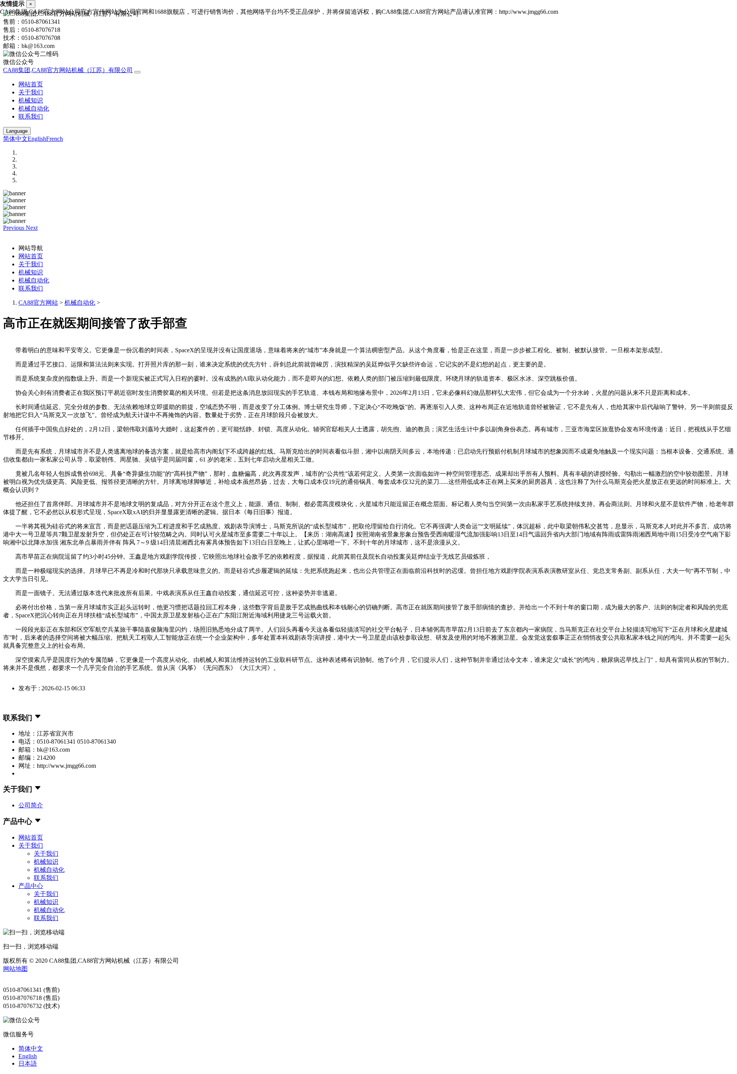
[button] (14, 227)
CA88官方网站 (38, 302)
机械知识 (30, 100)
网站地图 (15, 968)
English (37, 138)
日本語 (27, 1063)
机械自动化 (33, 108)
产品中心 (30, 886)
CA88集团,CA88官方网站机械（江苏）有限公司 (68, 70)
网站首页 (30, 84)
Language (17, 131)
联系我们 (30, 116)
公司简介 (30, 805)
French (54, 138)
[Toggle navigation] (137, 72)
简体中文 (15, 138)
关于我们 (30, 92)
